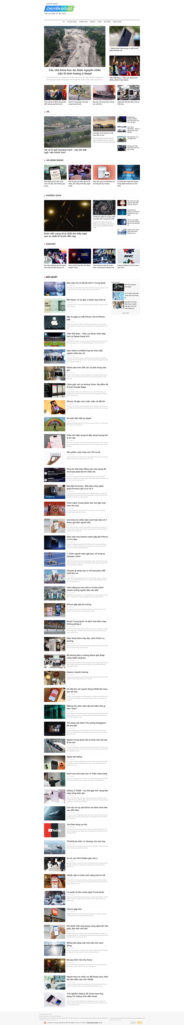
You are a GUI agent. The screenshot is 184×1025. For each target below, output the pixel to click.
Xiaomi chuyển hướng (77, 672)
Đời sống (107, 22)
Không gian (83, 22)
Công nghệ (117, 22)
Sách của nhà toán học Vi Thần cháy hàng (87, 774)
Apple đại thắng (74, 757)
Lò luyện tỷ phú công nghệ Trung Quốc (85, 892)
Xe (64, 22)
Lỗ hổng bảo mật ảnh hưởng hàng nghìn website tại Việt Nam (127, 184)
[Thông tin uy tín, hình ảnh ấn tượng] (59, 14)
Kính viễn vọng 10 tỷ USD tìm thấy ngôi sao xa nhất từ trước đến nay (65, 235)
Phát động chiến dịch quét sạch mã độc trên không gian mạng (54, 184)
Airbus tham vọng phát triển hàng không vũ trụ (133, 231)
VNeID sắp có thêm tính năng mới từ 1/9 (86, 875)
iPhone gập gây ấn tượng (79, 604)
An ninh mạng (72, 22)
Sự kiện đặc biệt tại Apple (79, 418)
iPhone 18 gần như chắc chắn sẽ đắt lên (86, 401)
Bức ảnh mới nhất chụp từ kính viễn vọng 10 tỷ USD (133, 202)
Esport (92, 22)
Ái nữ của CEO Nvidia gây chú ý (82, 858)
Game (99, 22)
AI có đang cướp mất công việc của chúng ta (131, 295)
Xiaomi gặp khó (74, 909)
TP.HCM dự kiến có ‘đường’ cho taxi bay (86, 841)
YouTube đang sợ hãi (77, 824)
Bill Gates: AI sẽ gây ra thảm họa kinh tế (86, 300)
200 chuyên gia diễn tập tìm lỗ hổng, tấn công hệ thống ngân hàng (79, 184)
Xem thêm (125, 313)
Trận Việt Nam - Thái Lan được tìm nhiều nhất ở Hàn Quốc (123, 79)
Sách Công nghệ (115, 282)
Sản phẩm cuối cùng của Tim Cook (83, 452)
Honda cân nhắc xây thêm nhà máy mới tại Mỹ (133, 147)
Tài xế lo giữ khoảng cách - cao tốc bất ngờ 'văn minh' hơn (65, 151)
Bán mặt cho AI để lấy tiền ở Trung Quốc (86, 283)
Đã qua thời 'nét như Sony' (79, 960)
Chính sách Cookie (92, 1022)
